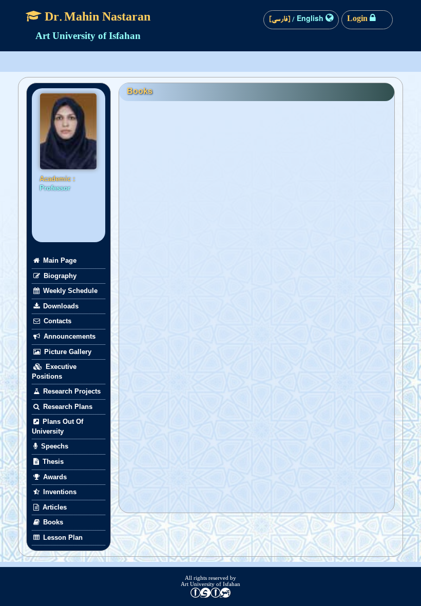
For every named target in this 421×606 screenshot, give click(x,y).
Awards (54, 477)
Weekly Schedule (69, 291)
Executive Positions (54, 371)
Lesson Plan (62, 537)
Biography (59, 276)
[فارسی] (280, 20)
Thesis (52, 461)
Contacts (56, 321)
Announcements (68, 336)
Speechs (53, 446)
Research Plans (66, 406)
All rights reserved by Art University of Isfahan (210, 581)
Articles (54, 507)
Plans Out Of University (57, 426)
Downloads (60, 306)
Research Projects (71, 391)
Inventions (58, 492)
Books (52, 522)
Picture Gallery (66, 352)
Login (358, 20)
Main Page (58, 260)
